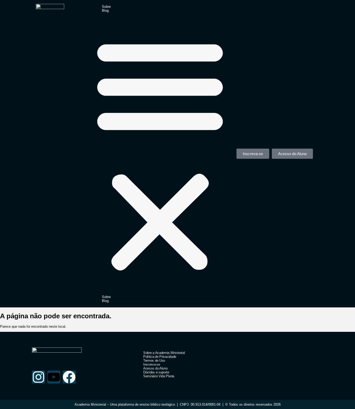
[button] (160, 154)
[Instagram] (38, 377)
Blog (105, 10)
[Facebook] (69, 377)
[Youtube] (53, 377)
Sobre (106, 7)
